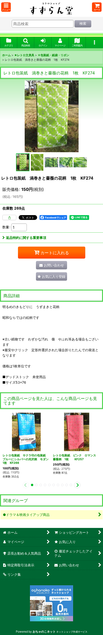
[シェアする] (9, 217)
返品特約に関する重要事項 (26, 238)
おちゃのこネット (44, 631)
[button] (6, 7)
